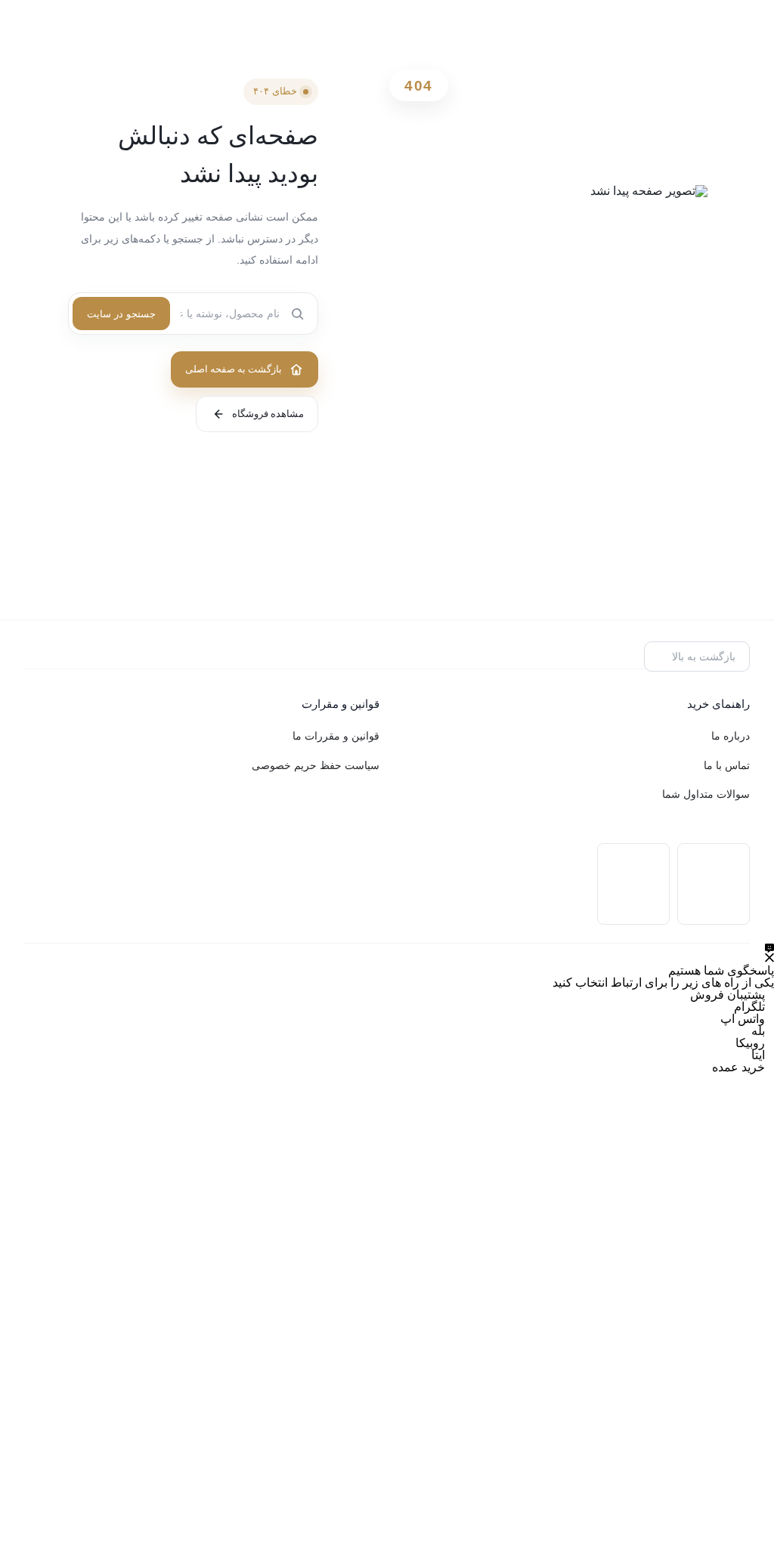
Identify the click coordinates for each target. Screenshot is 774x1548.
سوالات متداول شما (706, 794)
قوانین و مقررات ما (336, 736)
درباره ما (730, 736)
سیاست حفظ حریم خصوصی (315, 765)
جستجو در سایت (121, 314)
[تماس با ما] (769, 953)
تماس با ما (727, 765)
